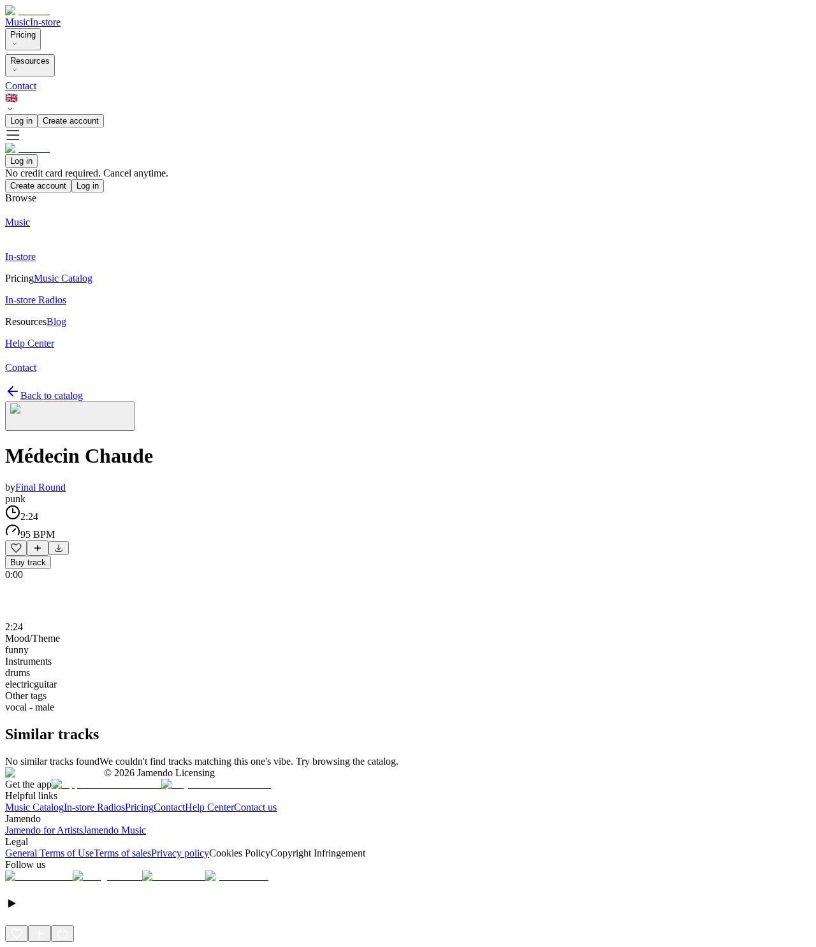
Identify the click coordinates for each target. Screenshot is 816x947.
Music (17, 22)
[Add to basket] (62, 933)
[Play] (70, 416)
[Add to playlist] (37, 548)
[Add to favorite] (16, 548)
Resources (30, 61)
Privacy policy (180, 853)
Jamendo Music (114, 830)
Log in (21, 121)
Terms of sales (122, 853)
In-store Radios (94, 807)
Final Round (40, 487)
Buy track (28, 562)
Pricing (23, 35)
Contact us (255, 807)
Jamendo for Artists (44, 830)
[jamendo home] (27, 10)
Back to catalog (51, 395)
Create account (71, 121)
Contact (20, 85)
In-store (45, 22)
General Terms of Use (49, 853)
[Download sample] (58, 548)
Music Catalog (34, 807)
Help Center (209, 807)
